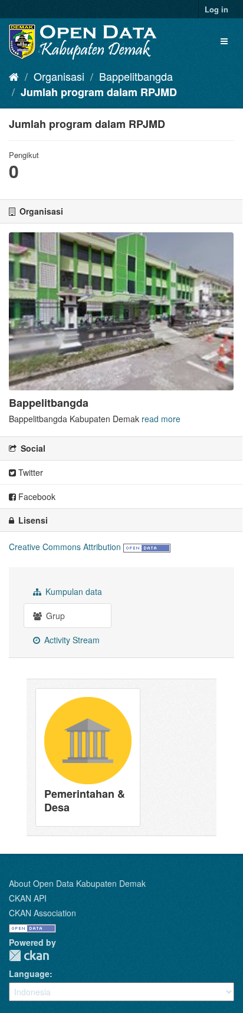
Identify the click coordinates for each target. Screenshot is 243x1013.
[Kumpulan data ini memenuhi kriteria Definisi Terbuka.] (146, 546)
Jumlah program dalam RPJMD (99, 92)
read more (161, 419)
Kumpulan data (72, 591)
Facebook (35, 496)
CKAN (29, 955)
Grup (54, 615)
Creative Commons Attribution (65, 546)
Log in (216, 9)
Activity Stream (71, 640)
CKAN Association (42, 913)
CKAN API (28, 898)
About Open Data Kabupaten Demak (77, 883)
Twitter (29, 472)
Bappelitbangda (136, 76)
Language (29, 973)
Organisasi (59, 76)
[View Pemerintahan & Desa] (87, 757)
